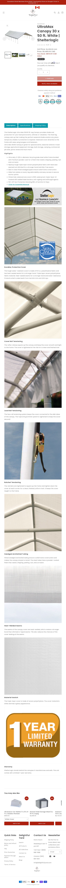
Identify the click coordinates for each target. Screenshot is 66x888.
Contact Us (22, 853)
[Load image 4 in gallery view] (29, 55)
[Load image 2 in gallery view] (15, 55)
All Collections (23, 849)
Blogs (20, 860)
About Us (22, 856)
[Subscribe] (60, 852)
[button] (4, 13)
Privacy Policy (8, 861)
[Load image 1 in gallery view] (8, 55)
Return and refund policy (10, 844)
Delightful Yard (35, 884)
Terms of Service (9, 864)
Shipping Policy (9, 840)
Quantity (39, 69)
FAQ (5, 849)
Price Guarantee (9, 852)
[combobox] (16, 819)
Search (21, 842)
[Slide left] (4, 39)
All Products (23, 846)
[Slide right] (33, 39)
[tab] (11, 125)
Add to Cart (16, 823)
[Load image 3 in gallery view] (22, 55)
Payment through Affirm (10, 856)
